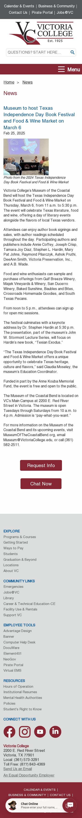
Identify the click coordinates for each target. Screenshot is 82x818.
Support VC (12, 615)
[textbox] (41, 52)
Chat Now (41, 484)
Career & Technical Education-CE (29, 604)
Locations (11, 565)
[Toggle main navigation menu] (61, 69)
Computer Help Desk (19, 642)
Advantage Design (17, 631)
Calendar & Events (19, 6)
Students (10, 554)
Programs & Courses (19, 537)
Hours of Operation (18, 686)
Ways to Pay (13, 548)
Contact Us (18, 12)
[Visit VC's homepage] (41, 33)
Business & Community (56, 6)
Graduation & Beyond (19, 559)
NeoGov (9, 659)
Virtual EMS (12, 670)
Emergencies (13, 586)
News (28, 82)
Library (8, 598)
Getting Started (15, 542)
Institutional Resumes (20, 692)
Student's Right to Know (22, 709)
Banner (8, 636)
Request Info (41, 465)
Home (9, 82)
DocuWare (11, 648)
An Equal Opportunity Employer (28, 775)
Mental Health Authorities (22, 698)
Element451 (12, 653)
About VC (11, 571)
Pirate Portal (42, 12)
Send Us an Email (17, 769)
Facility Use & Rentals (20, 609)
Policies (9, 703)
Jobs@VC (65, 12)
